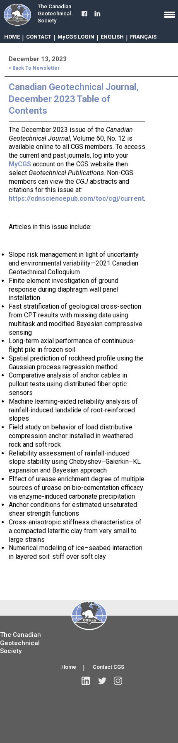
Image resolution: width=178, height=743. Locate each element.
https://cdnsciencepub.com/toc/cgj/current (76, 198)
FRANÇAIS (143, 37)
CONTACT (38, 37)
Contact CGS (108, 667)
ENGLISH (112, 37)
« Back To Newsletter (34, 68)
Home (68, 667)
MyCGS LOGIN (76, 37)
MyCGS (20, 164)
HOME (12, 37)
